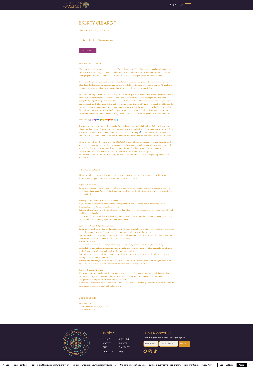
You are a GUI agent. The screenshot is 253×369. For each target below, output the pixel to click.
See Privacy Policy (204, 364)
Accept (241, 364)
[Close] (249, 365)
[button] (181, 4)
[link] (87, 50)
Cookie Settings (226, 364)
